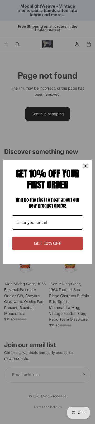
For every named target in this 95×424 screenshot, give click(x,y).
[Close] (85, 166)
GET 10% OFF (47, 243)
